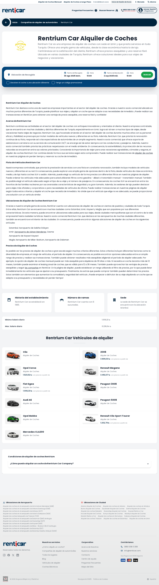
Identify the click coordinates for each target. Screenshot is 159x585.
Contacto (85, 555)
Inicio (15, 22)
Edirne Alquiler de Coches (136, 509)
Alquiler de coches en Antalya (138, 506)
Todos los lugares (49, 555)
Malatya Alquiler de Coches (135, 514)
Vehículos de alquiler (51, 563)
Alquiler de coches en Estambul (115, 519)
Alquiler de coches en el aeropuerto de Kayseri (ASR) (22, 524)
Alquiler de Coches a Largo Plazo (77, 2)
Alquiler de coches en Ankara (114, 506)
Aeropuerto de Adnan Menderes (30, 231)
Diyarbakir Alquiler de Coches (113, 509)
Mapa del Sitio (87, 567)
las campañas (32, 267)
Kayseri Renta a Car (135, 511)
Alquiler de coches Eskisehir (91, 511)
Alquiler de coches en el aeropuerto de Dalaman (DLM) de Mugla (27, 519)
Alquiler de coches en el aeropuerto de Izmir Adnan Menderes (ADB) (28, 506)
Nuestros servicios (89, 551)
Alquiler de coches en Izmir (139, 519)
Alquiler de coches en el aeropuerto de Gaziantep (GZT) (24, 521)
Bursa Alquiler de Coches (90, 509)
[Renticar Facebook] (8, 555)
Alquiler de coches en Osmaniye (110, 516)
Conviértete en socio (101, 2)
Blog (44, 559)
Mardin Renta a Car (88, 516)
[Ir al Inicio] (14, 10)
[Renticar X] (13, 555)
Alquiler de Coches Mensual (50, 2)
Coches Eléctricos (50, 567)
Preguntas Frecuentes (91, 563)
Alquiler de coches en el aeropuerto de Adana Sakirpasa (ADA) (26, 514)
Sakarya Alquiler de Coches (134, 516)
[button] (147, 10)
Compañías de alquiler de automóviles (39, 22)
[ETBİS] (5, 579)
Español (153, 579)
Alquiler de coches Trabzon (91, 519)
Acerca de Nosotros (90, 547)
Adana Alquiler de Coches (91, 506)
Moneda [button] (140, 2)
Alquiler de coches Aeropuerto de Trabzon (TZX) (21, 516)
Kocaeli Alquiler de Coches (91, 514)
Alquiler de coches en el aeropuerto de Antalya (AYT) (23, 511)
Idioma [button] (153, 2)
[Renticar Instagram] (4, 555)
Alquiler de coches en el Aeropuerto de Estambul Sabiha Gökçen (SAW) (30, 531)
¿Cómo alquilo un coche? (53, 547)
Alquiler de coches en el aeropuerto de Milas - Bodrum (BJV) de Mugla (29, 526)
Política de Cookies (100, 579)
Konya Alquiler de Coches (113, 514)
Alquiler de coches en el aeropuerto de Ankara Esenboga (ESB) (26, 509)
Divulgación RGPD (84, 579)
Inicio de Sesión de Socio (121, 2)
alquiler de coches (144, 153)
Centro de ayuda (88, 559)
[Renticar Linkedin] (17, 555)
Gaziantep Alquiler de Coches (115, 511)
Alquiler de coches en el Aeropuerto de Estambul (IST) (23, 528)
